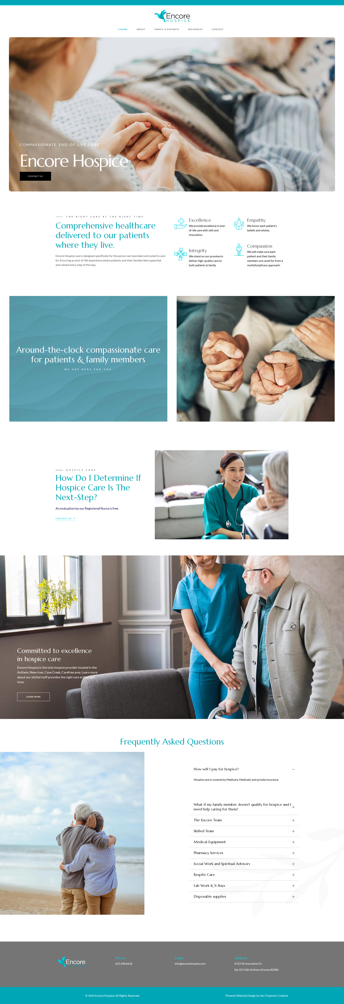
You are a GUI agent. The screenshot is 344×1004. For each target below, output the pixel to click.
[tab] (244, 769)
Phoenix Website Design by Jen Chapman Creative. (257, 995)
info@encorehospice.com (190, 963)
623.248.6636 (123, 963)
